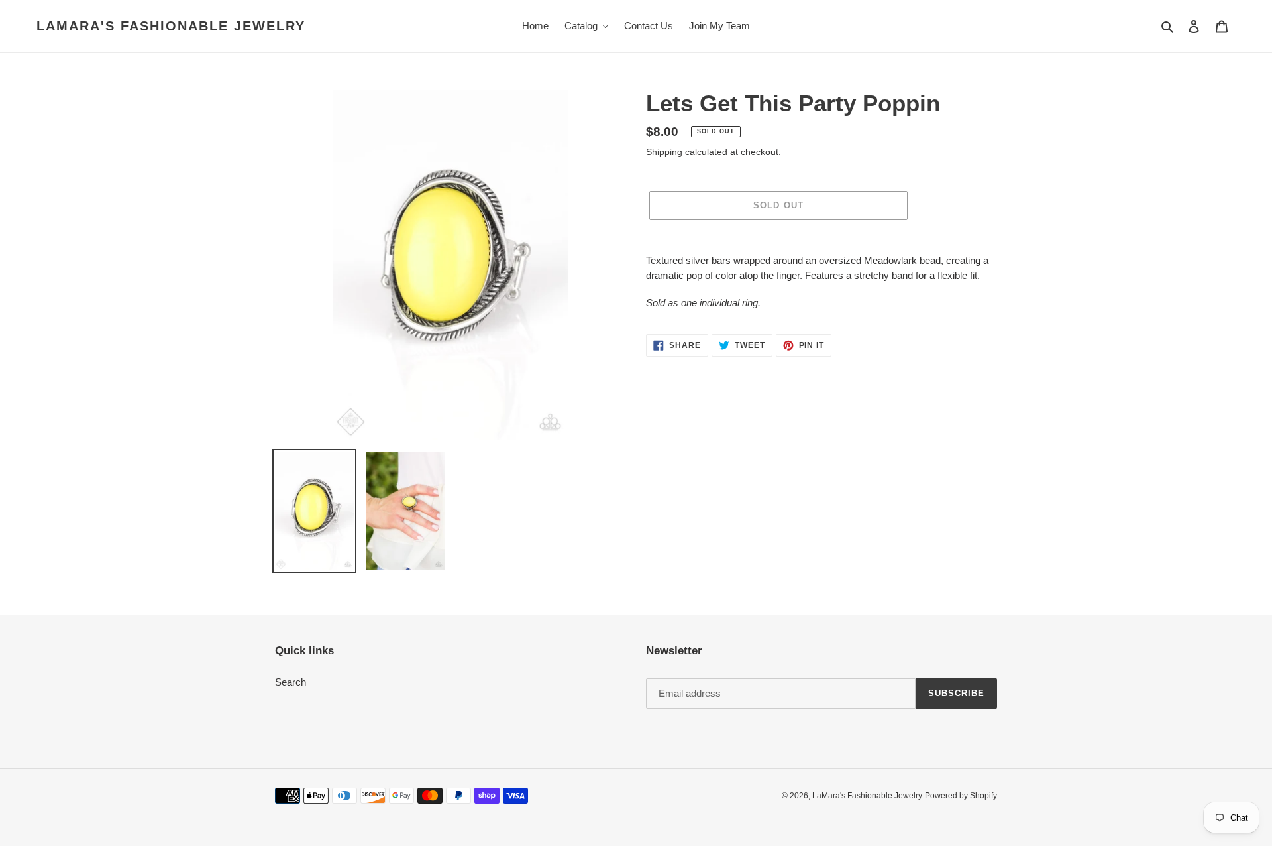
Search (290, 682)
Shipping (664, 152)
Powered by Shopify (961, 795)
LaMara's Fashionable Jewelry (170, 26)
